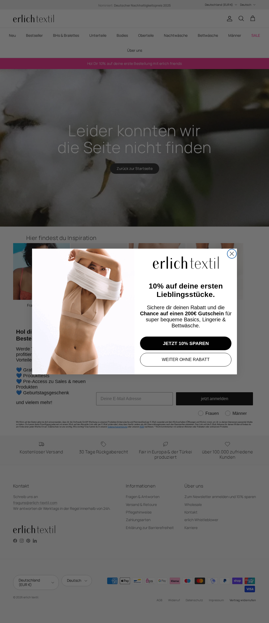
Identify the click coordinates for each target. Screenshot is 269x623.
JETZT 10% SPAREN (186, 343)
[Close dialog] (231, 253)
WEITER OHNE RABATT (186, 359)
